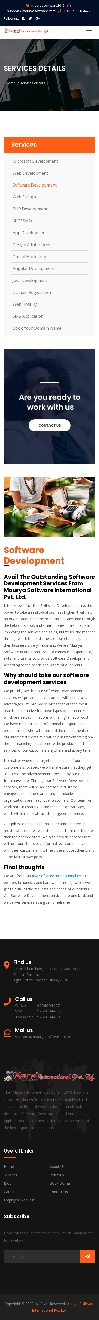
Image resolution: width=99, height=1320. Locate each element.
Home (11, 83)
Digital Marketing (29, 257)
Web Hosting (25, 304)
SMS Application (28, 316)
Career (9, 1191)
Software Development (35, 185)
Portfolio (57, 1175)
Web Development (30, 173)
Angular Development (34, 268)
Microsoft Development (35, 161)
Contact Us (59, 1191)
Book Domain (61, 1183)
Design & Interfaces (31, 245)
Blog (7, 1183)
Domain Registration (32, 292)
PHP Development (30, 209)
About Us (57, 1166)
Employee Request (19, 1200)
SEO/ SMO (22, 221)
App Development (30, 233)
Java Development (30, 280)
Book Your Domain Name (37, 328)
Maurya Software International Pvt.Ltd (57, 875)
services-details (32, 83)
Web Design (24, 197)
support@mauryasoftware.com (31, 11)
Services (10, 1175)
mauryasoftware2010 (47, 5)
